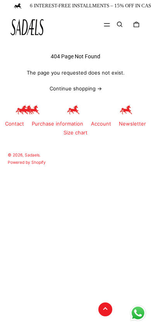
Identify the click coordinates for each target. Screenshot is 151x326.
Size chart (75, 132)
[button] (120, 24)
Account (101, 124)
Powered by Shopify (27, 162)
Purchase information (57, 124)
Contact (14, 124)
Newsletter (132, 124)
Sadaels (32, 155)
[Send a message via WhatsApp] (138, 313)
